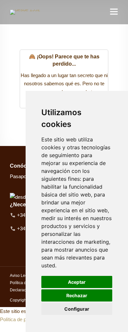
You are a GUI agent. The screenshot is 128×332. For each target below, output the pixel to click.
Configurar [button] (76, 309)
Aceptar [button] (77, 282)
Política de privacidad (23, 319)
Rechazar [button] (76, 295)
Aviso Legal (20, 275)
